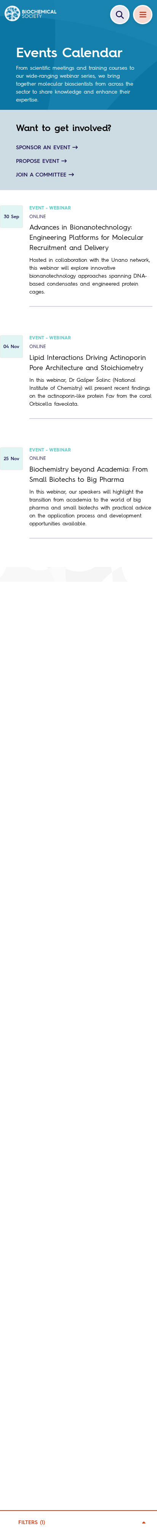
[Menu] (142, 14)
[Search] (120, 14)
